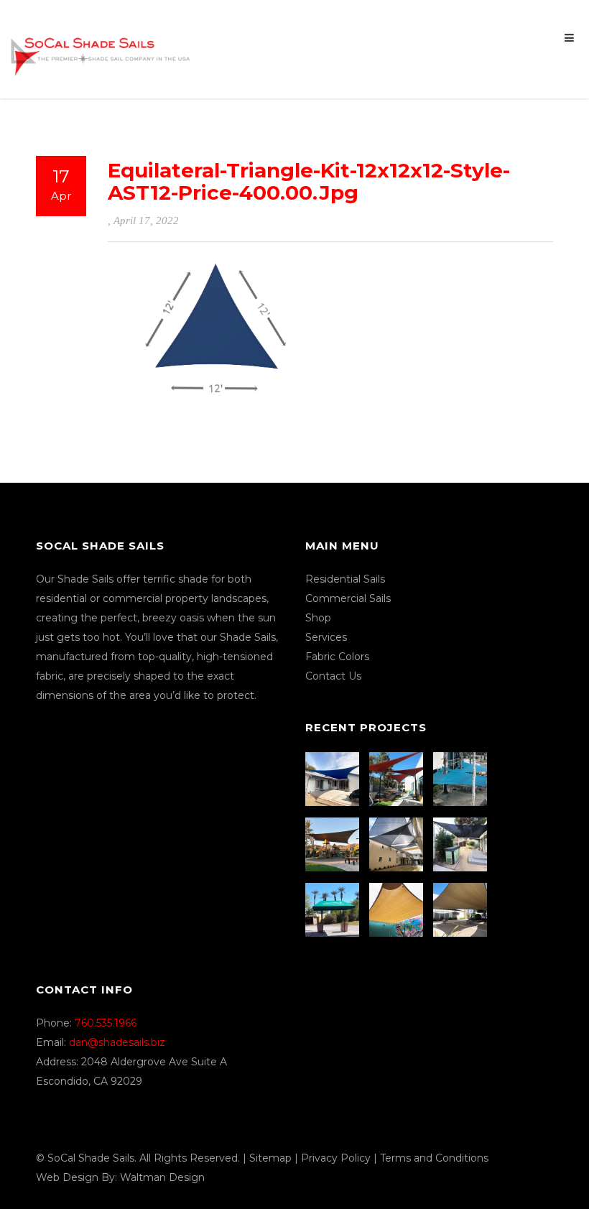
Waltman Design (162, 1177)
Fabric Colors (337, 656)
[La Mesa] (334, 779)
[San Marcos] (462, 779)
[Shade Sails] (100, 48)
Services (326, 637)
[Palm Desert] (334, 910)
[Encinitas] (398, 779)
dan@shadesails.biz (117, 1042)
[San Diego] (462, 844)
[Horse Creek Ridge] (334, 844)
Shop (318, 617)
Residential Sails (345, 579)
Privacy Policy (336, 1158)
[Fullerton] (462, 910)
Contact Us (333, 676)
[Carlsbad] (398, 910)
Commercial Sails (348, 598)
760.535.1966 (105, 1022)
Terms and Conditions (434, 1158)
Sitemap (270, 1158)
